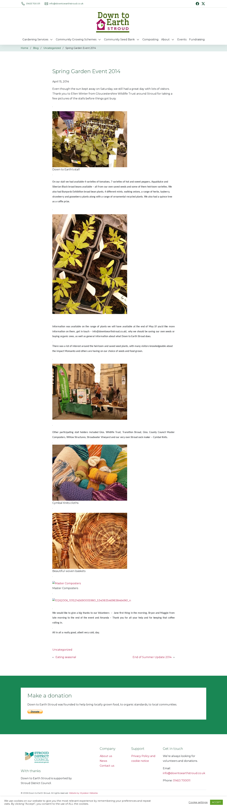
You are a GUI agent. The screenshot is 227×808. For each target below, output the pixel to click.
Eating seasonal (66, 657)
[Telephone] (23, 3)
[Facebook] (197, 3)
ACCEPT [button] (216, 802)
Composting (150, 39)
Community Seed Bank (119, 39)
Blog (36, 48)
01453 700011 (181, 780)
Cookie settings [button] (198, 802)
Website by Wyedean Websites (83, 793)
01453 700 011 (33, 3)
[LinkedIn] (203, 3)
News (103, 760)
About (165, 39)
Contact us (107, 765)
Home (24, 48)
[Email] (46, 3)
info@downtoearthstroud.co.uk (66, 3)
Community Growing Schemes (76, 39)
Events (181, 39)
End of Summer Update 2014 (152, 657)
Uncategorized (52, 48)
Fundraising (197, 39)
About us (106, 756)
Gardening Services (35, 39)
